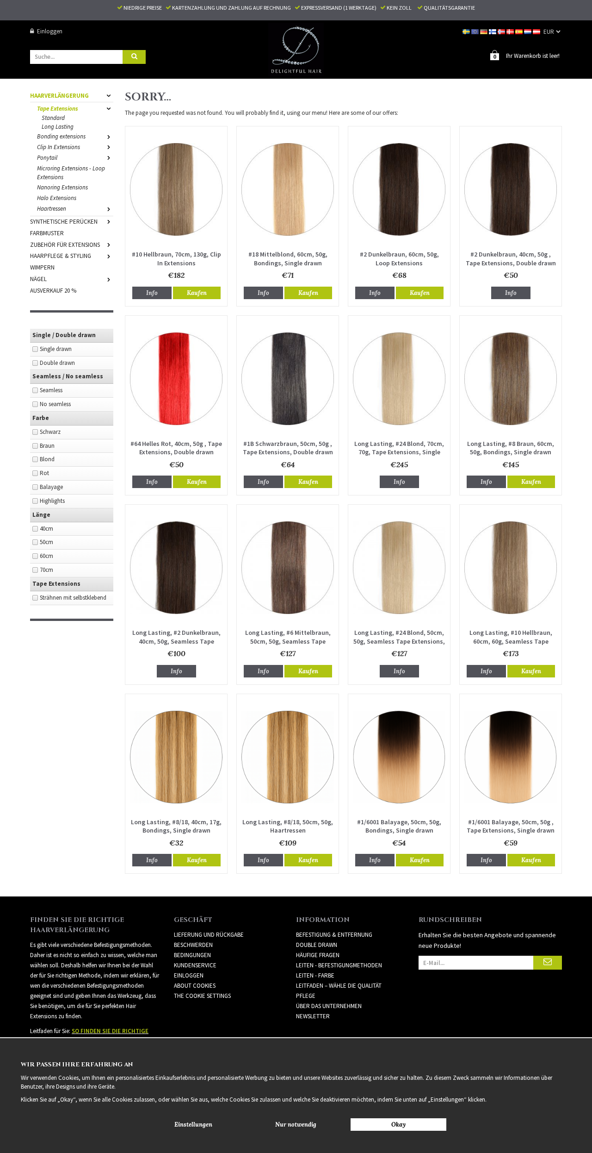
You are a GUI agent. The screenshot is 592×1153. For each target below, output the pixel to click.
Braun (47, 446)
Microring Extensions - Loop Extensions (71, 172)
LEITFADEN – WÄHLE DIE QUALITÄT (339, 986)
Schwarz (50, 432)
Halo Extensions (56, 198)
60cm (46, 556)
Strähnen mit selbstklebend (73, 598)
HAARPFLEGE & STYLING (60, 256)
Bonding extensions (61, 136)
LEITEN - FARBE (315, 975)
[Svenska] (466, 31)
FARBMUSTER (47, 233)
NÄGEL (38, 279)
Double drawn (57, 363)
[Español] (519, 31)
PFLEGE (305, 996)
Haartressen (51, 209)
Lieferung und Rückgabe (209, 935)
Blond (47, 459)
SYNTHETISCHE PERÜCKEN (64, 222)
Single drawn (56, 349)
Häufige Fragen (317, 955)
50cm (46, 542)
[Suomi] (493, 31)
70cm (46, 570)
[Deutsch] (484, 31)
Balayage (51, 487)
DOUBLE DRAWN (316, 945)
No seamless (55, 404)
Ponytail (47, 158)
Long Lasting (58, 127)
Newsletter (313, 1016)
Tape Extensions (57, 109)
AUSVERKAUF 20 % (53, 291)
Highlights (52, 501)
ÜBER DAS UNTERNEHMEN (329, 1006)
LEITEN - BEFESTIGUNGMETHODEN (339, 965)
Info (152, 293)
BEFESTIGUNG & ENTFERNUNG (334, 935)
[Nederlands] (528, 31)
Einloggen (49, 31)
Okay (398, 1124)
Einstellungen (193, 1124)
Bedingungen (192, 955)
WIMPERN (42, 267)
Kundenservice (195, 965)
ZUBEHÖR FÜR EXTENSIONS (65, 245)
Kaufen (197, 293)
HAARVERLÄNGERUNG (59, 96)
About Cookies (195, 986)
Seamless (51, 390)
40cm (46, 529)
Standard (53, 118)
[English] (475, 31)
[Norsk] (502, 31)
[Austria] (537, 31)
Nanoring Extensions (62, 187)
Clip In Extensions (58, 147)
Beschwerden (193, 945)
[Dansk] (510, 31)
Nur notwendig (295, 1124)
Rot (44, 473)
